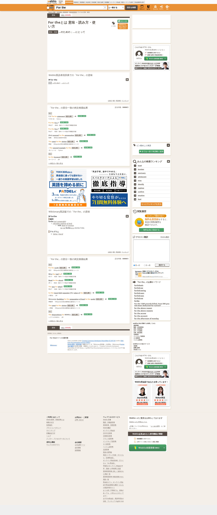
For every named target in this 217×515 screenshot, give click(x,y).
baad (140, 166)
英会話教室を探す (139, 2)
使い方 (148, 9)
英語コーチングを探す (127, 2)
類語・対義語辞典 (109, 422)
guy (53, 287)
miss (140, 181)
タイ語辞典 (137, 338)
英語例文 (76, 2)
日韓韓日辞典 (107, 436)
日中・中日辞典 (138, 331)
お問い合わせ (79, 420)
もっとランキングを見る (151, 204)
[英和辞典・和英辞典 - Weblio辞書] (51, 1)
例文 (63, 15)
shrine (64, 141)
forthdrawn (139, 293)
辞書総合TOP (50, 433)
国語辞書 (136, 325)
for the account (140, 316)
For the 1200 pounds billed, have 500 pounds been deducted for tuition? (151, 305)
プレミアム (155, 9)
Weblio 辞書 (51, 12)
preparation (74, 299)
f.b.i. (56, 123)
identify (141, 184)
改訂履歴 (70, 346)
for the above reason (143, 308)
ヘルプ (48, 436)
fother (55, 234)
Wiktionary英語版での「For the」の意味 (69, 211)
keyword (57, 157)
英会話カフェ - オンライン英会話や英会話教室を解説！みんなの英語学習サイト (113, 485)
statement (61, 116)
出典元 (110, 101)
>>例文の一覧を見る (55, 163)
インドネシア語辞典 (139, 336)
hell (57, 274)
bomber (141, 169)
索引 (114, 101)
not (55, 221)
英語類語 (82, 2)
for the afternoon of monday (146, 319)
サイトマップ (50, 430)
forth (70, 223)
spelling (63, 223)
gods (93, 299)
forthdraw (138, 288)
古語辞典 (136, 334)
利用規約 (49, 425)
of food (82, 299)
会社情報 (78, 448)
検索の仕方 (50, 422)
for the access (140, 313)
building (60, 299)
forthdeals (138, 285)
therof (60, 234)
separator (66, 293)
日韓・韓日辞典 (138, 332)
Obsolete (56, 223)
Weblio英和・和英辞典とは (55, 420)
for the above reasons (143, 311)
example (62, 148)
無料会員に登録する (151, 230)
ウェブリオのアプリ (53, 445)
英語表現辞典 (73, 12)
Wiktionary (53, 345)
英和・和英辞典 (138, 329)
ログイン (161, 9)
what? (60, 287)
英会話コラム (137, 349)
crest (54, 141)
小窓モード (142, 9)
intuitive (141, 195)
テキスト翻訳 (142, 237)
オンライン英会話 (115, 2)
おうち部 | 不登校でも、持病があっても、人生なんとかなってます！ (113, 493)
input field (58, 293)
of (67, 223)
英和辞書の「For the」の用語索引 (54, 333)
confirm (141, 192)
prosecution (69, 135)
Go (61, 228)
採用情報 (78, 450)
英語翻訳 (106, 2)
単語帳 (135, 346)
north (56, 268)
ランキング (125, 101)
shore (60, 280)
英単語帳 (93, 2)
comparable (61, 221)
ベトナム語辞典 (138, 340)
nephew (141, 188)
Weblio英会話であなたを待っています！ (151, 382)
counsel (56, 135)
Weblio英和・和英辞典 (74, 344)
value (76, 293)
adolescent (142, 177)
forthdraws (139, 296)
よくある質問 (155, 426)
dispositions (57, 315)
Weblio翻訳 (164, 237)
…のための (56, 83)
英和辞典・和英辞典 (62, 12)
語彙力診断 (137, 347)
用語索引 (118, 101)
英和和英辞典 (69, 2)
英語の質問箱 (107, 452)
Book (63, 225)
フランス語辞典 (108, 439)
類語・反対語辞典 (139, 327)
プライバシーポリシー (53, 428)
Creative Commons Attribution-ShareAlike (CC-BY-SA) (99, 341)
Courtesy (71, 225)
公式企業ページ (80, 445)
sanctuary (142, 173)
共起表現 (88, 2)
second (56, 148)
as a (72, 228)
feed (139, 199)
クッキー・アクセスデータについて (58, 439)
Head (50, 280)
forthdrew (138, 298)
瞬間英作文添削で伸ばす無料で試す (123, 26)
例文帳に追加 (82, 116)
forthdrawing (140, 291)
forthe (122, 344)
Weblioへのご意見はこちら (138, 422)
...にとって (65, 83)
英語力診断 (100, 2)
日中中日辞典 (107, 433)
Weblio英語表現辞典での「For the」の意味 (71, 75)
